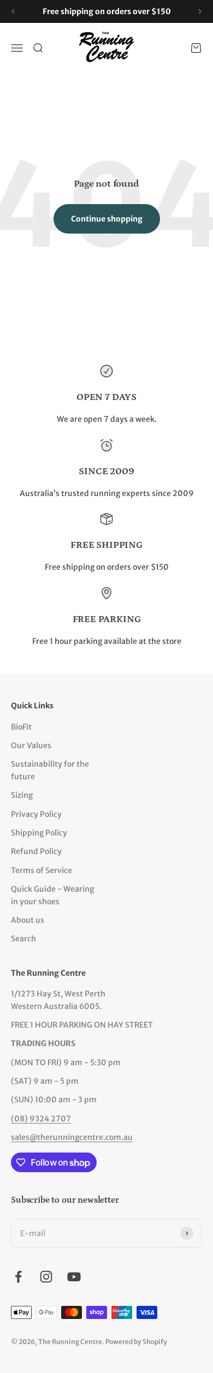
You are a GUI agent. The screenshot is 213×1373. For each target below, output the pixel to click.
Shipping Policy (39, 833)
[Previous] (13, 11)
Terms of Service (41, 870)
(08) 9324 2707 (41, 1119)
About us (27, 920)
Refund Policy (36, 851)
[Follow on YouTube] (74, 1276)
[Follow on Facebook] (18, 1276)
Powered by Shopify (136, 1342)
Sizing (22, 795)
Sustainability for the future (50, 770)
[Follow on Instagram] (46, 1276)
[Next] (200, 11)
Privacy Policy (36, 814)
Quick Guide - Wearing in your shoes (52, 895)
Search (23, 939)
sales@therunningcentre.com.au (72, 1137)
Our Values (31, 745)
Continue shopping (107, 219)
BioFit (21, 727)
